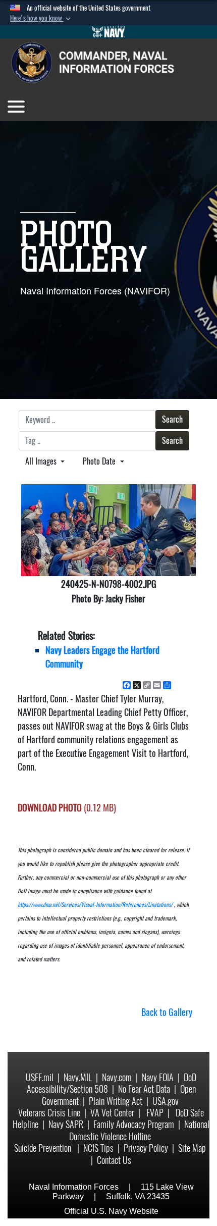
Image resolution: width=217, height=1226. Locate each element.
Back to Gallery (166, 1012)
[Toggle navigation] (16, 106)
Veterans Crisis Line (49, 1112)
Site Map (192, 1148)
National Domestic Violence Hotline (139, 1130)
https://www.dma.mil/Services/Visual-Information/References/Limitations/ (95, 904)
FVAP (155, 1112)
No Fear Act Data (144, 1089)
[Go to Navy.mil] (108, 31)
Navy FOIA (158, 1077)
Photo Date (100, 461)
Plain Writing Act (115, 1101)
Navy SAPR (65, 1124)
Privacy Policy (146, 1148)
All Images (42, 461)
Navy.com (117, 1077)
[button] (41, 18)
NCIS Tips (98, 1148)
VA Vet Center (112, 1112)
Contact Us (114, 1160)
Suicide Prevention (43, 1148)
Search (172, 419)
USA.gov (165, 1101)
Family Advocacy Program (133, 1124)
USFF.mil (39, 1077)
